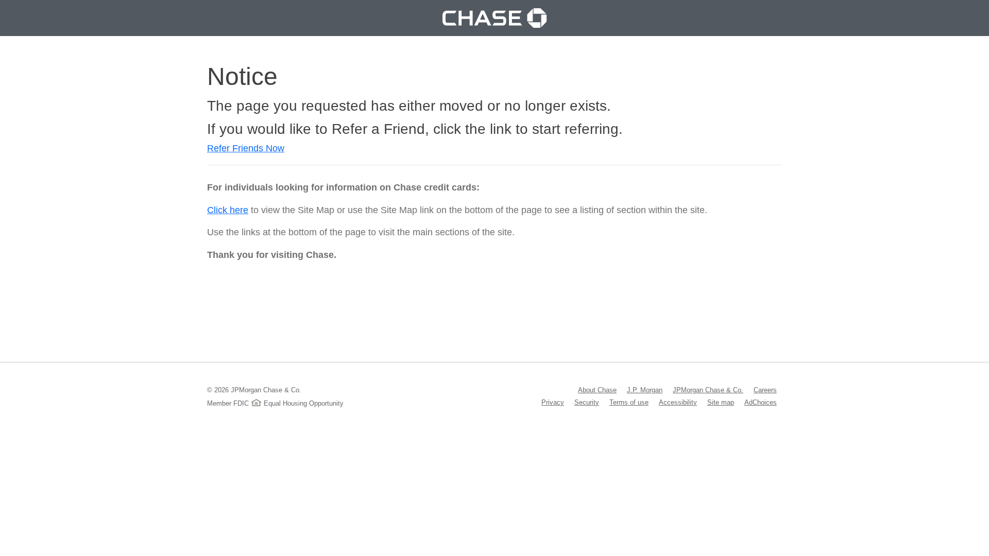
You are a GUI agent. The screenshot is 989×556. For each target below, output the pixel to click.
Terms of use (629, 402)
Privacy (552, 402)
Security (586, 402)
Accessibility (678, 402)
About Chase (597, 390)
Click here (227, 210)
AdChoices (760, 402)
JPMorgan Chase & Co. (708, 390)
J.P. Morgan (644, 390)
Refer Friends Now (245, 148)
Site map (720, 402)
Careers (765, 390)
